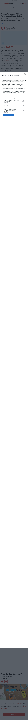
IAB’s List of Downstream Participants (15, 94)
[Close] (25, 74)
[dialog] (14, 360)
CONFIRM (8, 114)
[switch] (23, 101)
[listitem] (14, 98)
